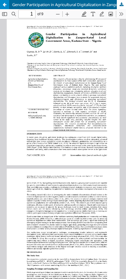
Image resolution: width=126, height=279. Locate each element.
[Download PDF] (121, 4)
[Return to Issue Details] (4, 4)
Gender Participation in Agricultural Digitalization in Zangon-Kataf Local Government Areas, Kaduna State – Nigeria (69, 4)
